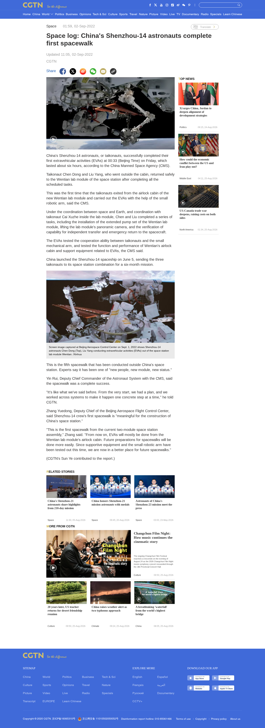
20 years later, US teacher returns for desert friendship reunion (65, 610)
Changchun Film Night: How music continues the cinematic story (153, 537)
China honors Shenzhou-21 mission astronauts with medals (110, 502)
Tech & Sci (99, 14)
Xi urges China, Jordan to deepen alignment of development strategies (195, 112)
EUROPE (49, 701)
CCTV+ (137, 701)
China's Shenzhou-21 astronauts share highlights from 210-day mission (64, 504)
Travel (133, 14)
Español (162, 677)
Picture (153, 14)
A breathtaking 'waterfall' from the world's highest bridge (151, 610)
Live (172, 14)
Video (164, 14)
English (137, 677)
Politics (59, 14)
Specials (215, 14)
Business (72, 14)
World (46, 14)
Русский (138, 693)
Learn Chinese (232, 14)
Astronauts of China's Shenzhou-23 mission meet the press (154, 504)
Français (137, 685)
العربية (161, 685)
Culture (113, 14)
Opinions (85, 14)
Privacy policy (219, 719)
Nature (143, 14)
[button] (53, 140)
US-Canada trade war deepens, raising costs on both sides (198, 214)
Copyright (201, 719)
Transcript (29, 701)
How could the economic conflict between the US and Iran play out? (197, 163)
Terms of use (183, 719)
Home (27, 14)
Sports (123, 14)
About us (235, 719)
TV (178, 14)
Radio (205, 14)
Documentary (190, 14)
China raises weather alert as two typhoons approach (109, 608)
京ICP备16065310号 (63, 719)
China (36, 14)
